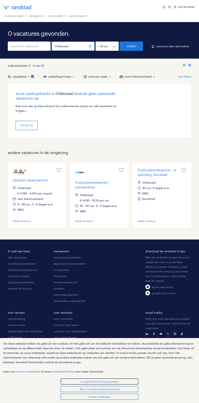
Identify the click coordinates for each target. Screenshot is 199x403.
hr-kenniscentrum (65, 282)
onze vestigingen (65, 337)
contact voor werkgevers (70, 331)
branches (60, 276)
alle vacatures (17, 257)
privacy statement (28, 371)
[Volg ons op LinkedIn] (147, 333)
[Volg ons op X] (168, 333)
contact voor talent (66, 325)
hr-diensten (61, 270)
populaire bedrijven (21, 282)
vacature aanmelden (67, 257)
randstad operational (22, 263)
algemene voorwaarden (69, 263)
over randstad (76, 15)
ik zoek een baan (14, 15)
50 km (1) (27, 125)
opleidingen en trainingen (25, 331)
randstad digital (18, 276)
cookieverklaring (62, 371)
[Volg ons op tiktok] (182, 333)
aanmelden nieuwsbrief (69, 301)
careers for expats (20, 288)
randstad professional (22, 270)
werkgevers (36, 15)
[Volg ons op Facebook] (154, 333)
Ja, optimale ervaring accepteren (99, 381)
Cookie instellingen (99, 396)
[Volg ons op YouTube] (161, 333)
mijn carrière (55, 15)
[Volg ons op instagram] (175, 333)
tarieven (59, 288)
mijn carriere (16, 312)
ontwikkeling (16, 318)
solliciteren (15, 337)
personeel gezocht (66, 294)
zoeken (131, 46)
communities (16, 325)
